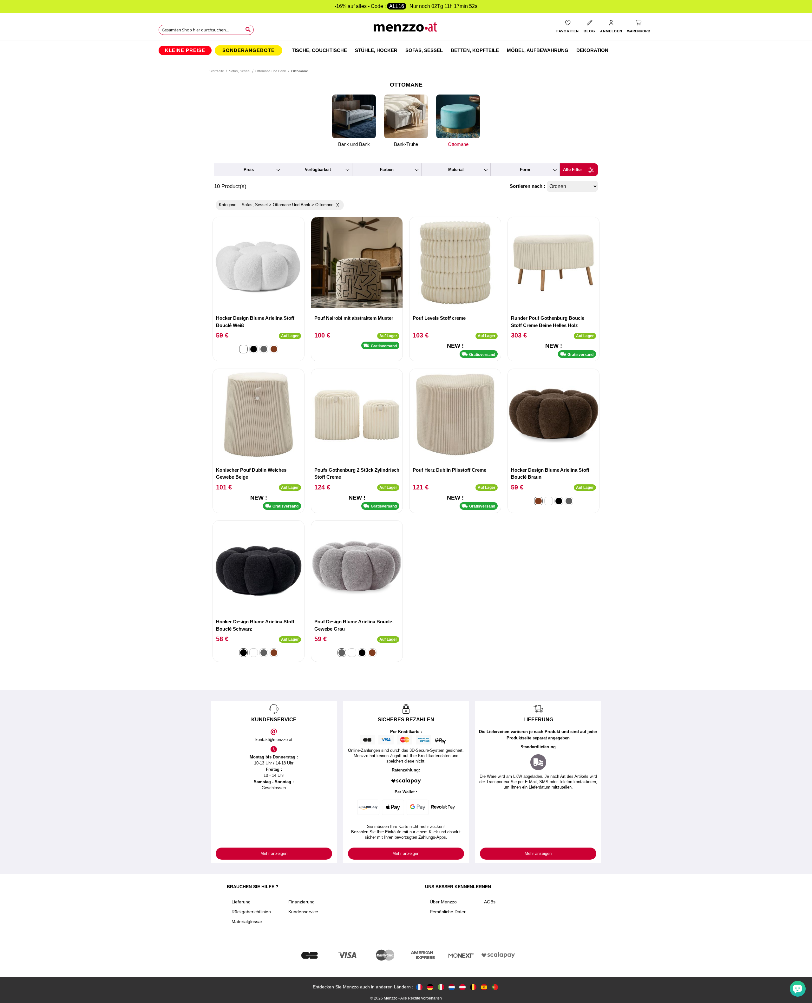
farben (387, 169)
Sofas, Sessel (239, 71)
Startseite (216, 71)
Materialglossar (247, 921)
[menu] (406, 50)
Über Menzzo (443, 901)
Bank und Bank (354, 144)
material (456, 169)
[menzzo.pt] (495, 987)
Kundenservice (303, 911)
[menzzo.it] (441, 987)
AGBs (489, 901)
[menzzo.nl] (451, 987)
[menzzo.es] (484, 987)
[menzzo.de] (430, 987)
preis (249, 169)
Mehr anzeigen (273, 853)
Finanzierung (301, 901)
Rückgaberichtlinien (251, 911)
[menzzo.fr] (419, 987)
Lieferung (241, 901)
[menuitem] (185, 50)
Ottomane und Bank (270, 71)
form (525, 169)
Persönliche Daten (448, 911)
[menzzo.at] (462, 987)
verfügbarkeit (318, 169)
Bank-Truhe (406, 144)
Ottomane (458, 144)
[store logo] (406, 28)
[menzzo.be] (473, 987)
